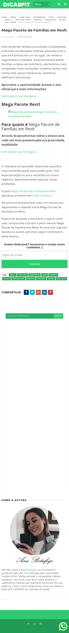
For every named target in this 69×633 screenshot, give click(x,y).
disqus (58, 316)
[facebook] (41, 623)
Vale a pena (10, 22)
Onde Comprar (42, 195)
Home (4, 17)
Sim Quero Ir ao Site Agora (19, 96)
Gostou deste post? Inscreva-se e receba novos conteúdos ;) (34, 246)
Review (62, 20)
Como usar (24, 17)
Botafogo (31, 569)
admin (13, 17)
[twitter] (28, 623)
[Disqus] (34, 360)
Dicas (51, 17)
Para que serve (22, 20)
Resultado (50, 20)
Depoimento (39, 17)
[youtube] (34, 623)
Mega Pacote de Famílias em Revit (33, 191)
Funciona (61, 17)
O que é (8, 20)
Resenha (38, 20)
